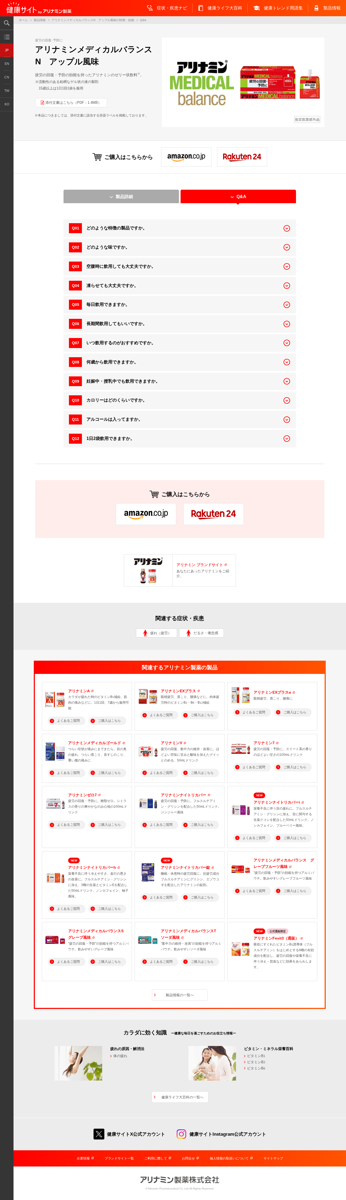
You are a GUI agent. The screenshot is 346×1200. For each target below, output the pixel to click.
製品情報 (332, 8)
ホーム (23, 20)
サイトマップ (273, 1158)
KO (7, 104)
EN (7, 64)
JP (7, 50)
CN (6, 77)
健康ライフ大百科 (225, 8)
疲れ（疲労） (160, 633)
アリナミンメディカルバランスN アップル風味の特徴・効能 (93, 20)
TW (6, 91)
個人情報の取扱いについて (229, 1158)
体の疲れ (120, 1056)
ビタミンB (256, 1056)
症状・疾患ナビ (172, 8)
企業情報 (83, 1158)
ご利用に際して (155, 1158)
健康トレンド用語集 (283, 8)
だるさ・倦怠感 (206, 633)
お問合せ (188, 1158)
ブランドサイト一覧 (119, 1158)
